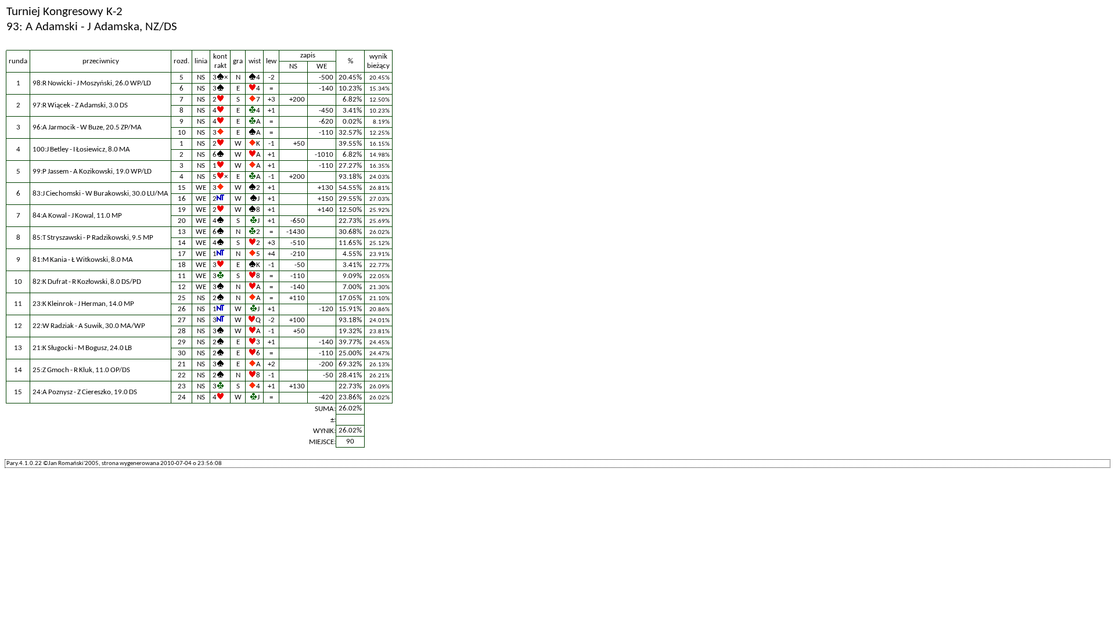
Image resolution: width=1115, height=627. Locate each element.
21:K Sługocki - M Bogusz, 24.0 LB (82, 348)
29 (182, 342)
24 (182, 397)
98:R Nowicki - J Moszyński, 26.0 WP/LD (92, 83)
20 (182, 221)
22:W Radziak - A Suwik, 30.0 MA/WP (89, 326)
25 (182, 298)
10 (182, 132)
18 (182, 265)
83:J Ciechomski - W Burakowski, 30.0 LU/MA (100, 193)
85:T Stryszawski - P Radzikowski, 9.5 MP (93, 238)
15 (182, 188)
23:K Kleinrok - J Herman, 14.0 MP (83, 304)
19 (182, 210)
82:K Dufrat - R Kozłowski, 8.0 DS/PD (87, 282)
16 (182, 199)
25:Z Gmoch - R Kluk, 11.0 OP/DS (81, 370)
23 (182, 386)
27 (182, 320)
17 (182, 254)
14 (182, 243)
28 (182, 331)
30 (182, 353)
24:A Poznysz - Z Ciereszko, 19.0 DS (85, 392)
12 (182, 287)
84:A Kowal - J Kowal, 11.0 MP (77, 215)
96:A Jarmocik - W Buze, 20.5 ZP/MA (87, 127)
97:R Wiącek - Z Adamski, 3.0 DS (80, 105)
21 (182, 364)
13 (182, 232)
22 (182, 375)
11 (182, 276)
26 (182, 309)
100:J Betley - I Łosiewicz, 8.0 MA (81, 149)
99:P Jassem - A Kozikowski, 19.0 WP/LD (92, 171)
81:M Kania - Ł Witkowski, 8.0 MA (83, 260)
